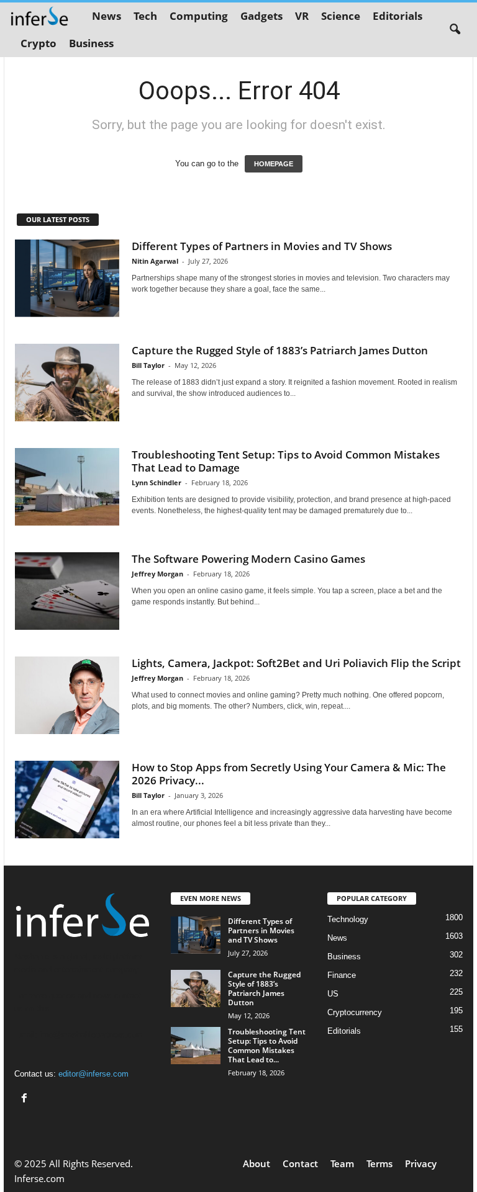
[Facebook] (25, 1099)
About (256, 1163)
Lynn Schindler (156, 482)
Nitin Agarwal (155, 261)
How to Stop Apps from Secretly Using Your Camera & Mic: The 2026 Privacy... (289, 773)
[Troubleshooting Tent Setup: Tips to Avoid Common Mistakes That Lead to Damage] (67, 487)
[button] (454, 29)
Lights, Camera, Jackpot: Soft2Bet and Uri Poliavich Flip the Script (296, 663)
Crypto (38, 43)
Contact (300, 1163)
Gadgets (261, 16)
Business (91, 43)
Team (342, 1163)
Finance (341, 975)
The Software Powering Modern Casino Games (248, 559)
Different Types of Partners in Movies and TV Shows (262, 246)
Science (340, 16)
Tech (145, 16)
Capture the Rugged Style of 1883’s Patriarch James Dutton (280, 350)
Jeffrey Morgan (157, 573)
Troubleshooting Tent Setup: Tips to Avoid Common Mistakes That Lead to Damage (286, 461)
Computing (199, 16)
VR (302, 16)
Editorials (397, 16)
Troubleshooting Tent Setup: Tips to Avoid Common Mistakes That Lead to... (267, 1045)
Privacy (421, 1163)
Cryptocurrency (354, 1012)
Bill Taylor (148, 365)
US (332, 993)
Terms (379, 1163)
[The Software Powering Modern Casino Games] (67, 591)
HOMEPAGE (273, 164)
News (106, 16)
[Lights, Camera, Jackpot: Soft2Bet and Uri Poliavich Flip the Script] (67, 695)
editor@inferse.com (93, 1073)
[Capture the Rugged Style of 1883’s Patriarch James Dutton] (67, 383)
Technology (347, 919)
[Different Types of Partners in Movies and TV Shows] (67, 279)
